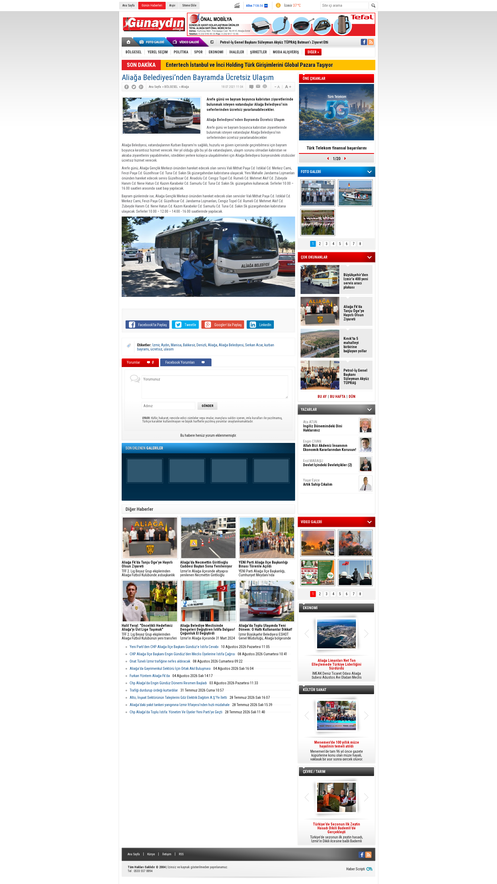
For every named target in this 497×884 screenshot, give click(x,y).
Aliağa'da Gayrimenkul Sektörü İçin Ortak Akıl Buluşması (170, 668)
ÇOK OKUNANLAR (314, 257)
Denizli (201, 345)
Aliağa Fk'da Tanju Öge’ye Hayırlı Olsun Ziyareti (353, 313)
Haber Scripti (355, 869)
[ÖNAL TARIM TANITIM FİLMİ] (317, 572)
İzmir (155, 345)
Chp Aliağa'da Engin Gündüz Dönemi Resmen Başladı (168, 683)
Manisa (176, 345)
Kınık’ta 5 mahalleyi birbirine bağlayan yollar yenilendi (355, 344)
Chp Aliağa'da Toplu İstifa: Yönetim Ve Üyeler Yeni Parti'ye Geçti (176, 712)
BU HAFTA (337, 396)
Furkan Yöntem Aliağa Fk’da (150, 676)
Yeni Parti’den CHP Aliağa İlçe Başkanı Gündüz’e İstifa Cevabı (174, 647)
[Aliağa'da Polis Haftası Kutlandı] (355, 572)
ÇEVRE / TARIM (314, 772)
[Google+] (141, 86)
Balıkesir (189, 345)
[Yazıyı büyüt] (288, 86)
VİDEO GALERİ (311, 522)
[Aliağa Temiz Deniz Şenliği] (355, 192)
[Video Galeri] (186, 42)
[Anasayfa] (129, 42)
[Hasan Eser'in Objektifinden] (317, 222)
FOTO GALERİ (311, 172)
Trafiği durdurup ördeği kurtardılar (154, 690)
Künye (151, 854)
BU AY (322, 396)
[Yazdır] (265, 86)
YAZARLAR (309, 409)
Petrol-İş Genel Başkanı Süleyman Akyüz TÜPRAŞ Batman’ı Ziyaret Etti (274, 42)
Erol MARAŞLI (327, 463)
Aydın (165, 345)
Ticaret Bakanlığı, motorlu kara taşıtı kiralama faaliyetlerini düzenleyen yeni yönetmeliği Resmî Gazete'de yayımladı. (336, 669)
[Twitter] (133, 86)
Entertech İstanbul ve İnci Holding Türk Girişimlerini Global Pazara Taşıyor (249, 65)
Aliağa (212, 345)
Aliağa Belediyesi (231, 345)
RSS (181, 854)
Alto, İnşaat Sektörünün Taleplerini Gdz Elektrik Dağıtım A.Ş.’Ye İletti (178, 697)
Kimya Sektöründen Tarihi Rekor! (337, 148)
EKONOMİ (310, 608)
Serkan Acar (254, 345)
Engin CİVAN (329, 445)
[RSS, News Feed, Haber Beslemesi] (371, 42)
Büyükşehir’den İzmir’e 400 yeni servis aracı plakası (355, 281)
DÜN (352, 396)
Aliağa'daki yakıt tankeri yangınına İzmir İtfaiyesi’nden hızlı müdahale (180, 705)
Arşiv (172, 5)
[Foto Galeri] (153, 42)
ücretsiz (156, 349)
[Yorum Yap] (251, 86)
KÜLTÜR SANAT (314, 690)
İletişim (166, 854)
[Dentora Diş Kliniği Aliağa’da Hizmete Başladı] (317, 192)
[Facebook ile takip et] (364, 42)
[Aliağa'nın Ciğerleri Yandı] (355, 543)
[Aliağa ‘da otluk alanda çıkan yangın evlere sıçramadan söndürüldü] (317, 543)
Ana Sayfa (128, 5)
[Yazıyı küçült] (277, 86)
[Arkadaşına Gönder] (258, 86)
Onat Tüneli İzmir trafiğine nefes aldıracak (160, 661)
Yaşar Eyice (317, 482)
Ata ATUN (322, 426)
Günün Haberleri (152, 5)
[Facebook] (126, 86)
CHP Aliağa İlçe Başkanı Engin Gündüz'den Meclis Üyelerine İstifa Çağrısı (182, 654)
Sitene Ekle (189, 5)
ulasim (169, 349)
